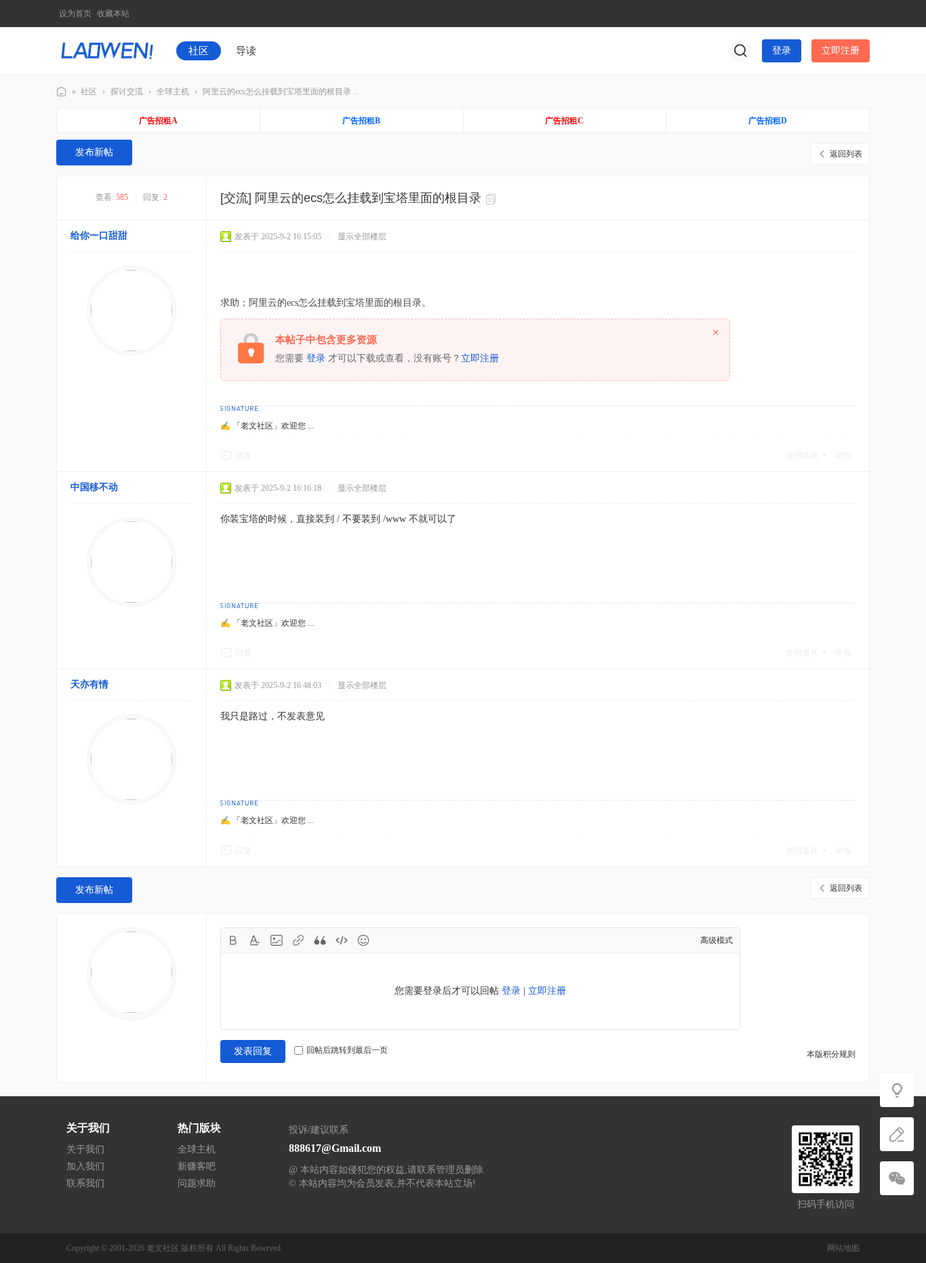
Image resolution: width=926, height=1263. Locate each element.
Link (298, 940)
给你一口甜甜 (99, 235)
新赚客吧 (197, 1166)
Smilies (363, 940)
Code (342, 940)
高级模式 (716, 940)
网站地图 (843, 1248)
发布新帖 (94, 152)
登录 (781, 50)
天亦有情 (89, 684)
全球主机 (173, 91)
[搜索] (740, 50)
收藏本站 (113, 13)
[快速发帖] (897, 1134)
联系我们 (85, 1183)
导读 (246, 50)
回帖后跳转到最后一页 (347, 1050)
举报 (843, 455)
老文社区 (61, 92)
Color (255, 940)
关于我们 (85, 1149)
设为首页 (75, 13)
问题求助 (197, 1183)
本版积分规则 (831, 1054)
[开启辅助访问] (860, 13)
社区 (198, 50)
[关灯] (897, 1090)
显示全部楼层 (362, 236)
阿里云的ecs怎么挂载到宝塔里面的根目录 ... (281, 91)
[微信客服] (897, 1178)
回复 (243, 455)
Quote (320, 940)
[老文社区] (107, 50)
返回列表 (846, 154)
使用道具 (802, 455)
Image (276, 940)
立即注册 (841, 50)
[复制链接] (493, 199)
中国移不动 (94, 487)
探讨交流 (126, 91)
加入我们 (85, 1166)
